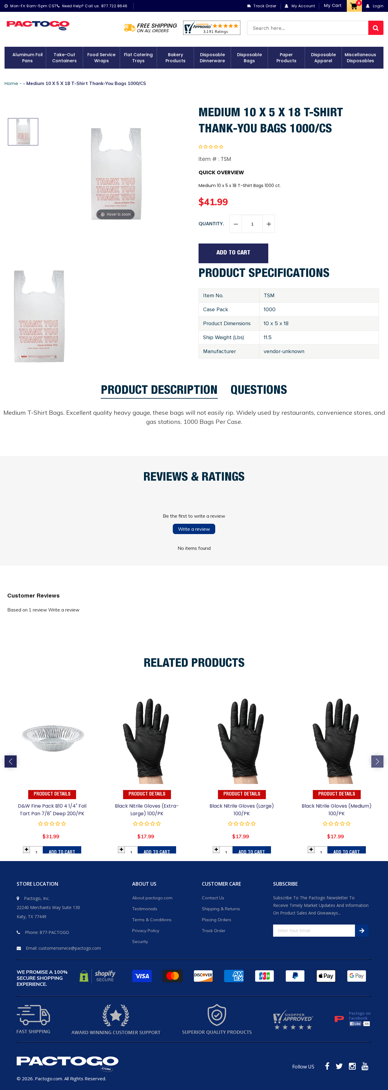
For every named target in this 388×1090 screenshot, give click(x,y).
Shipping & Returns (221, 908)
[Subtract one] (236, 224)
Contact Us (213, 898)
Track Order (214, 930)
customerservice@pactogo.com (69, 948)
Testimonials (144, 908)
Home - (14, 83)
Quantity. (211, 223)
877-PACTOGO (54, 932)
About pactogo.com (152, 898)
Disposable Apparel (323, 58)
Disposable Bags (249, 58)
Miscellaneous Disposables (360, 58)
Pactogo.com (48, 1078)
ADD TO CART (62, 852)
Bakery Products (176, 58)
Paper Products (286, 58)
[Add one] (269, 224)
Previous (11, 761)
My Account (303, 6)
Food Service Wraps (101, 58)
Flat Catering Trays (138, 58)
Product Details (52, 794)
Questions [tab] (259, 392)
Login (377, 6)
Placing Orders (216, 919)
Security (140, 941)
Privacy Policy (145, 930)
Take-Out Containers (64, 58)
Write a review (194, 529)
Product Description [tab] (159, 392)
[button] (211, 146)
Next (377, 761)
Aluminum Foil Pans (27, 58)
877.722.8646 (114, 6)
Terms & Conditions (152, 919)
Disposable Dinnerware (212, 58)
